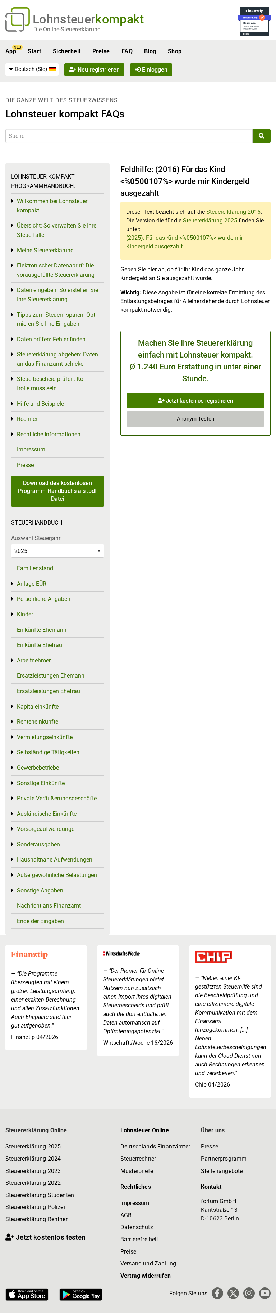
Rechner (27, 418)
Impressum (31, 449)
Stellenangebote (222, 1171)
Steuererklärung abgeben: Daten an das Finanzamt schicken (57, 359)
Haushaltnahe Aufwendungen (54, 859)
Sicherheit (67, 51)
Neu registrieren (98, 69)
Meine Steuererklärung (45, 250)
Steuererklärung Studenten (39, 1195)
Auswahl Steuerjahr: (36, 538)
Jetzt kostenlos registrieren (199, 400)
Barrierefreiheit (139, 1239)
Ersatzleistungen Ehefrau (48, 691)
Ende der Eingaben (40, 921)
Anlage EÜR (31, 583)
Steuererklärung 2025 (210, 220)
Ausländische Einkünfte (47, 813)
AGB (126, 1215)
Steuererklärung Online (36, 1130)
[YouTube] (265, 1293)
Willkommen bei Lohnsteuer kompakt (52, 206)
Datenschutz (136, 1227)
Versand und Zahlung (148, 1263)
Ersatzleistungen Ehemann (50, 675)
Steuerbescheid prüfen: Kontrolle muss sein (52, 384)
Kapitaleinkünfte (38, 706)
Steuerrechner (138, 1158)
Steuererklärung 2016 (233, 211)
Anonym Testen (195, 418)
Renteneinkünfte (37, 721)
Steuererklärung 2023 (33, 1171)
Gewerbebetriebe (38, 767)
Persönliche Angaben (43, 598)
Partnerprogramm (224, 1158)
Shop (175, 51)
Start (34, 51)
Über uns (213, 1130)
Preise (101, 51)
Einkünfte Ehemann (41, 629)
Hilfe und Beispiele (40, 403)
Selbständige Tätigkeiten (48, 752)
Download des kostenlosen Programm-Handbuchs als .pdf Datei (57, 491)
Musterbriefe (136, 1171)
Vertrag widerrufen (145, 1275)
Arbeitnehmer (34, 660)
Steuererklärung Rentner (36, 1219)
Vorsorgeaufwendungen (47, 829)
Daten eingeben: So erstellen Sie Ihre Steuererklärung (57, 295)
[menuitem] (32, 69)
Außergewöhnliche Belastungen (57, 875)
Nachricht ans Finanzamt (49, 905)
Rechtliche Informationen (48, 434)
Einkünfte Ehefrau (39, 645)
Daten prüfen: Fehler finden (51, 339)
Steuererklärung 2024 (33, 1158)
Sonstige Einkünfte (41, 783)
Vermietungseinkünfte (45, 737)
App (10, 51)
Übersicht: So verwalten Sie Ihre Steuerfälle (56, 230)
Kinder (25, 614)
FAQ (127, 51)
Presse (25, 465)
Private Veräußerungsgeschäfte (57, 798)
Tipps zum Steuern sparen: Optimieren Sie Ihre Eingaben (57, 319)
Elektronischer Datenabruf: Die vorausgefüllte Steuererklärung (56, 270)
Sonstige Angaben (40, 890)
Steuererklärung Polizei (35, 1207)
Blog (150, 51)
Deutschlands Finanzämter (155, 1146)
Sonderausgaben (38, 844)
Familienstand (35, 568)
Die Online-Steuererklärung (67, 29)
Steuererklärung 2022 (33, 1182)
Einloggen (154, 69)
